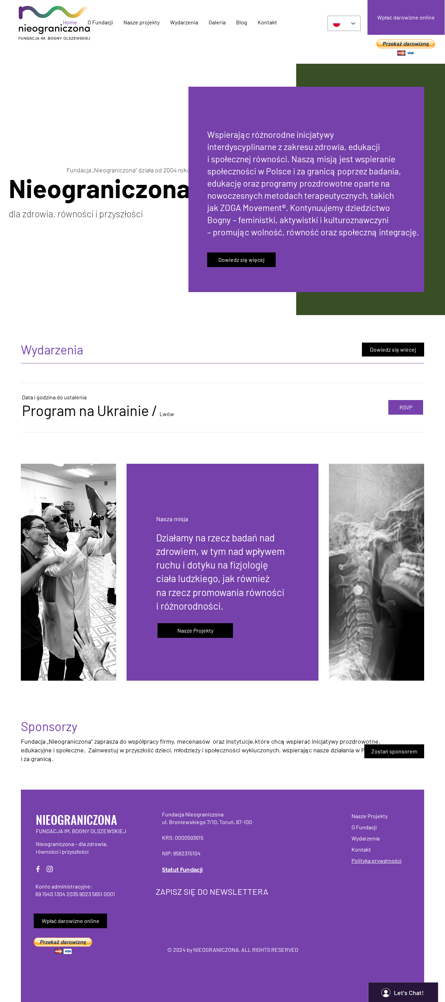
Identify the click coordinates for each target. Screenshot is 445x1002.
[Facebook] (38, 869)
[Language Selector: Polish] (344, 23)
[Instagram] (50, 869)
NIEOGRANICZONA (76, 819)
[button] (406, 47)
